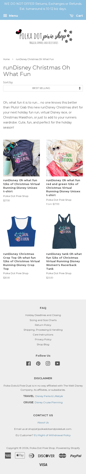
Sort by (8, 82)
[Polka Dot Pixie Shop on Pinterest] (38, 364)
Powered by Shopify (68, 448)
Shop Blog (43, 344)
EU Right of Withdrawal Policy (52, 435)
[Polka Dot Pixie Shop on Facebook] (28, 364)
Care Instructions (43, 334)
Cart (79, 16)
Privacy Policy (43, 339)
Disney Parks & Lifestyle (49, 396)
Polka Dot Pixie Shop (42, 448)
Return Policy (43, 324)
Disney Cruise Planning (49, 402)
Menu (13, 16)
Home (6, 59)
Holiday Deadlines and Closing (43, 315)
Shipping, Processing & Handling (43, 329)
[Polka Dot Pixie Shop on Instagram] (48, 364)
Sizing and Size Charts (43, 320)
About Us (43, 422)
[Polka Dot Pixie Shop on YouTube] (57, 364)
